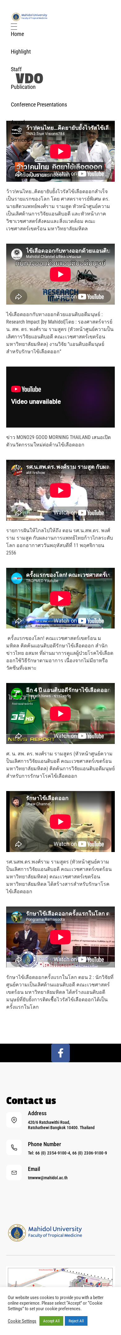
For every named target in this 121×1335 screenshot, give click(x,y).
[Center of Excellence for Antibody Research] (29, 16)
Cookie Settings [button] (22, 1321)
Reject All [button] (76, 1321)
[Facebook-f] (60, 1053)
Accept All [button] (51, 1321)
